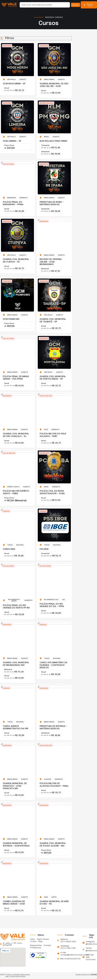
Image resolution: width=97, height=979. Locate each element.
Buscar (75, 5)
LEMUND (93, 975)
